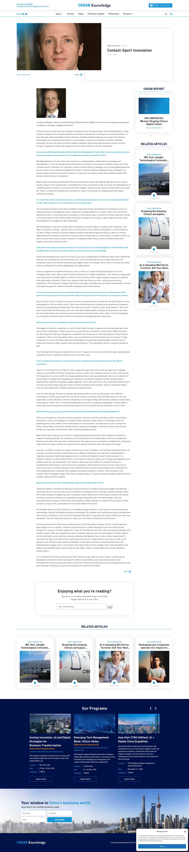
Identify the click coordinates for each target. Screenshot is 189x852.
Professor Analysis (96, 14)
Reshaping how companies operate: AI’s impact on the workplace (154, 647)
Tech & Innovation (23, 74)
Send (109, 607)
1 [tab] (151, 136)
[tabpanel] (154, 113)
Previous (150, 708)
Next (156, 708)
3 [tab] (157, 136)
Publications (113, 14)
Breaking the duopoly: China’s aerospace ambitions (154, 214)
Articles (70, 14)
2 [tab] (154, 136)
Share (77, 74)
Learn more (41, 779)
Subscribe (59, 819)
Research (127, 14)
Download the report (153, 128)
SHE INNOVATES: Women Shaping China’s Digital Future (154, 121)
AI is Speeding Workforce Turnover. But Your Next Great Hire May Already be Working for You (154, 269)
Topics (58, 14)
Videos (81, 14)
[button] (185, 831)
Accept (162, 846)
